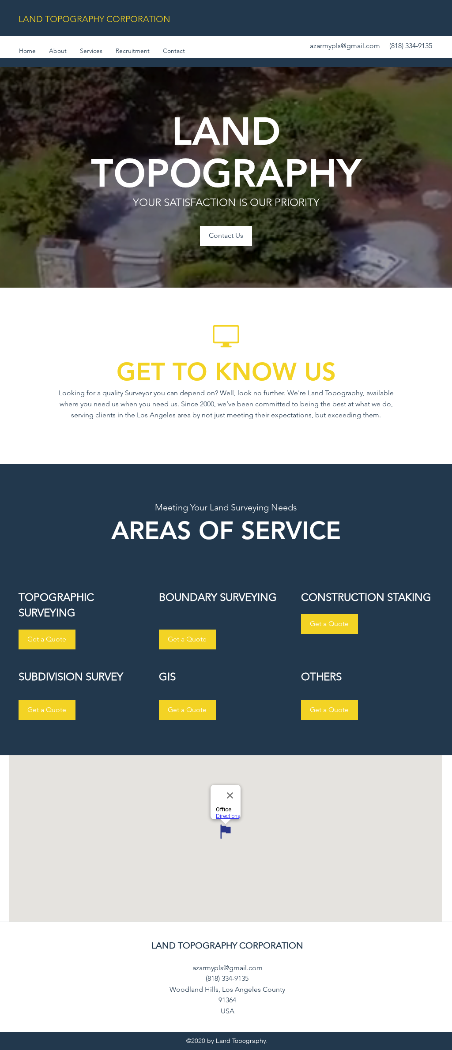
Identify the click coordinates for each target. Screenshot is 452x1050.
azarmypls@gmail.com (345, 45)
